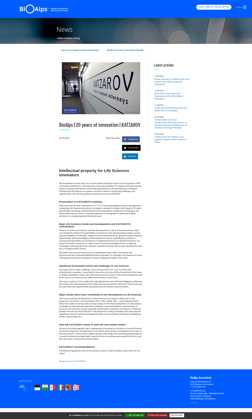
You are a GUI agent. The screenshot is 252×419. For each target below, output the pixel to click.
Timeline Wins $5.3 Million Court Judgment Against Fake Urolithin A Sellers (170, 139)
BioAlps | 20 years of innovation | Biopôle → (126, 50)
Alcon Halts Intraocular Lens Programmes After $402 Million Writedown (168, 96)
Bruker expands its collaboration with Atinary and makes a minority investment (171, 82)
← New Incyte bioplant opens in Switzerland (79, 50)
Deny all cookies (158, 415)
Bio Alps (44, 9)
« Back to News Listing (68, 38)
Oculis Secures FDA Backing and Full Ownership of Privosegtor (170, 109)
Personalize (177, 415)
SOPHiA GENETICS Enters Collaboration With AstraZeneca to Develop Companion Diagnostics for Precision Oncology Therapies (171, 124)
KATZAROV (98, 206)
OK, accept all (135, 415)
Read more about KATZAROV (72, 361)
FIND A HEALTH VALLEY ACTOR (214, 7)
